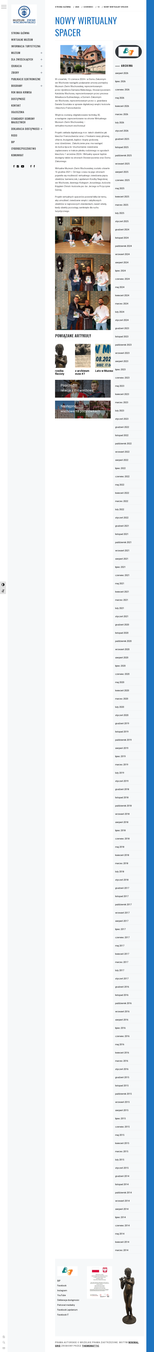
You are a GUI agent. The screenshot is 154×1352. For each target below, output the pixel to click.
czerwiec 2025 (122, 180)
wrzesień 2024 (122, 254)
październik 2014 (123, 1192)
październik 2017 (123, 904)
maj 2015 (119, 1135)
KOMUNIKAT (17, 155)
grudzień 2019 (122, 723)
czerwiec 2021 (122, 575)
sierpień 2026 (121, 73)
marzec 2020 (121, 698)
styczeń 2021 (121, 616)
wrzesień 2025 (122, 163)
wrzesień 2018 (122, 814)
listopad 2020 (121, 633)
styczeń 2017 (121, 978)
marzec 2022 (121, 501)
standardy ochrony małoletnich (23, 120)
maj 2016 (119, 1044)
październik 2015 (123, 1093)
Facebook (61, 1285)
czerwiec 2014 (122, 1225)
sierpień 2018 (121, 822)
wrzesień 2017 (122, 912)
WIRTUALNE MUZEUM (22, 39)
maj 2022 (119, 484)
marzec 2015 (121, 1151)
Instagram (62, 1290)
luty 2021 (119, 608)
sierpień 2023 (121, 361)
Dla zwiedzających (22, 59)
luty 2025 (119, 213)
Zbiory (15, 72)
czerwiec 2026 (122, 89)
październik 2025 (123, 155)
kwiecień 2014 (122, 1242)
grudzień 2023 (122, 328)
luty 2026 (119, 122)
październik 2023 (123, 344)
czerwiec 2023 (122, 377)
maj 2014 (119, 1233)
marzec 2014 (121, 1250)
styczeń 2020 (121, 715)
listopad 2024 (121, 237)
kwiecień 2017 (122, 954)
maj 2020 (119, 682)
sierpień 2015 (121, 1110)
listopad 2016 (121, 995)
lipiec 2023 (120, 369)
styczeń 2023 (121, 419)
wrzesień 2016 (122, 1011)
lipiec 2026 (120, 81)
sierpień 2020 (121, 657)
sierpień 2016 (121, 1019)
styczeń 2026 (121, 130)
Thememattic (90, 1346)
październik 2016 (123, 1003)
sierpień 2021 (121, 558)
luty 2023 (119, 410)
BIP (13, 142)
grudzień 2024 (122, 229)
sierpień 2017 (121, 921)
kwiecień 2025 (122, 196)
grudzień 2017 (122, 888)
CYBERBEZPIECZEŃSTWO (23, 148)
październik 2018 (123, 805)
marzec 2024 (121, 303)
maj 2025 (119, 188)
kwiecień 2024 (122, 295)
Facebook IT (63, 1315)
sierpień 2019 (121, 748)
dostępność (18, 99)
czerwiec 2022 (122, 476)
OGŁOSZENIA (17, 112)
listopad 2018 (121, 797)
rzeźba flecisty (59, 372)
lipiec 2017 (120, 929)
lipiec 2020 (120, 665)
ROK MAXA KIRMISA (21, 92)
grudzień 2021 (122, 526)
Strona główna (20, 33)
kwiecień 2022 (122, 493)
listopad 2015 (121, 1085)
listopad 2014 (121, 1184)
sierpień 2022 (121, 460)
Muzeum (15, 53)
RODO (14, 135)
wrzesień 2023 (122, 353)
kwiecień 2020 (122, 690)
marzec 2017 (121, 962)
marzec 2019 (121, 764)
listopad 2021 (121, 534)
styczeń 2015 (121, 1168)
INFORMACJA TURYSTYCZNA (25, 46)
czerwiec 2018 (122, 838)
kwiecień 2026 (122, 106)
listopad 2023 (121, 336)
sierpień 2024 (121, 262)
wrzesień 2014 (122, 1200)
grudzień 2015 (122, 1077)
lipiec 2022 (120, 468)
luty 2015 (119, 1159)
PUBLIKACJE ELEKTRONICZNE (25, 79)
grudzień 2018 (122, 789)
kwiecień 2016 (122, 1052)
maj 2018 (119, 847)
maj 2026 (119, 98)
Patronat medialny (66, 1305)
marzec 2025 (121, 205)
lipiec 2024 (120, 270)
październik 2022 (123, 443)
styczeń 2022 (121, 517)
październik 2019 (123, 740)
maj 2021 (119, 583)
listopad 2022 (121, 435)
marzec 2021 (121, 600)
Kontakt (16, 105)
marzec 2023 (121, 402)
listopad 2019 (121, 731)
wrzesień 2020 (122, 649)
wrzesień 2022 (122, 451)
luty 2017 (119, 970)
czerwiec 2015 (122, 1126)
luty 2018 (119, 871)
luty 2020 (119, 707)
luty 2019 (119, 772)
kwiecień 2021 (122, 591)
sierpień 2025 (121, 172)
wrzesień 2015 (122, 1102)
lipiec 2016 (120, 1028)
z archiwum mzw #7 (82, 372)
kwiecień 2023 (122, 394)
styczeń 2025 (121, 221)
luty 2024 (119, 312)
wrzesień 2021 (122, 550)
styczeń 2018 (121, 879)
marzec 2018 (121, 863)
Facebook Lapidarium (67, 1310)
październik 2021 (123, 542)
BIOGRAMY (16, 86)
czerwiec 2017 (122, 937)
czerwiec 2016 (122, 1036)
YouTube (61, 1295)
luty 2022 (119, 509)
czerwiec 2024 (122, 279)
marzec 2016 (121, 1061)
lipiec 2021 (120, 567)
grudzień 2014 (122, 1176)
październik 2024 (123, 246)
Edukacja (16, 66)
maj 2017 (119, 945)
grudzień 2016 (122, 986)
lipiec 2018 (120, 830)
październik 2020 (123, 641)
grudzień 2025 (122, 139)
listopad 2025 (121, 147)
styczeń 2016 (121, 1069)
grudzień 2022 (122, 427)
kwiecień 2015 (122, 1143)
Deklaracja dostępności (25, 129)
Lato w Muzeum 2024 (108, 370)
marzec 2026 (121, 114)
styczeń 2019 (121, 781)
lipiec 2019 (120, 756)
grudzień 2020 (122, 624)
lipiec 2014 (120, 1217)
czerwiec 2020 (122, 674)
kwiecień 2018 (122, 855)
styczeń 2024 (121, 320)
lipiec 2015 (120, 1118)
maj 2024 (119, 287)
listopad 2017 (121, 896)
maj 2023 (119, 386)
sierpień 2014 (121, 1209)
